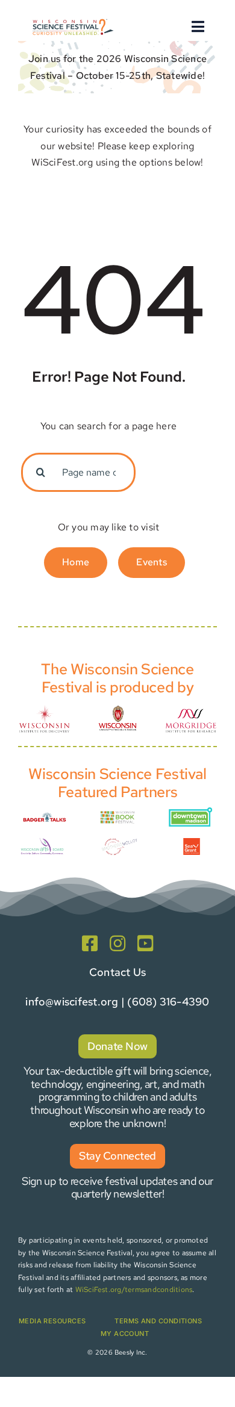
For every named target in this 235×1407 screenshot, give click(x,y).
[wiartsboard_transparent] (42, 840)
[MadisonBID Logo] (190, 812)
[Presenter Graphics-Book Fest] (117, 813)
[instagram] (117, 943)
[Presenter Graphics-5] (192, 842)
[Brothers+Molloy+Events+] (120, 837)
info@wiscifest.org (71, 1001)
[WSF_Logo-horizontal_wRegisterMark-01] (72, 20)
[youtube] (145, 943)
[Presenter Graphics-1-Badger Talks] (44, 813)
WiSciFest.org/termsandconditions (134, 1289)
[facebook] (90, 943)
